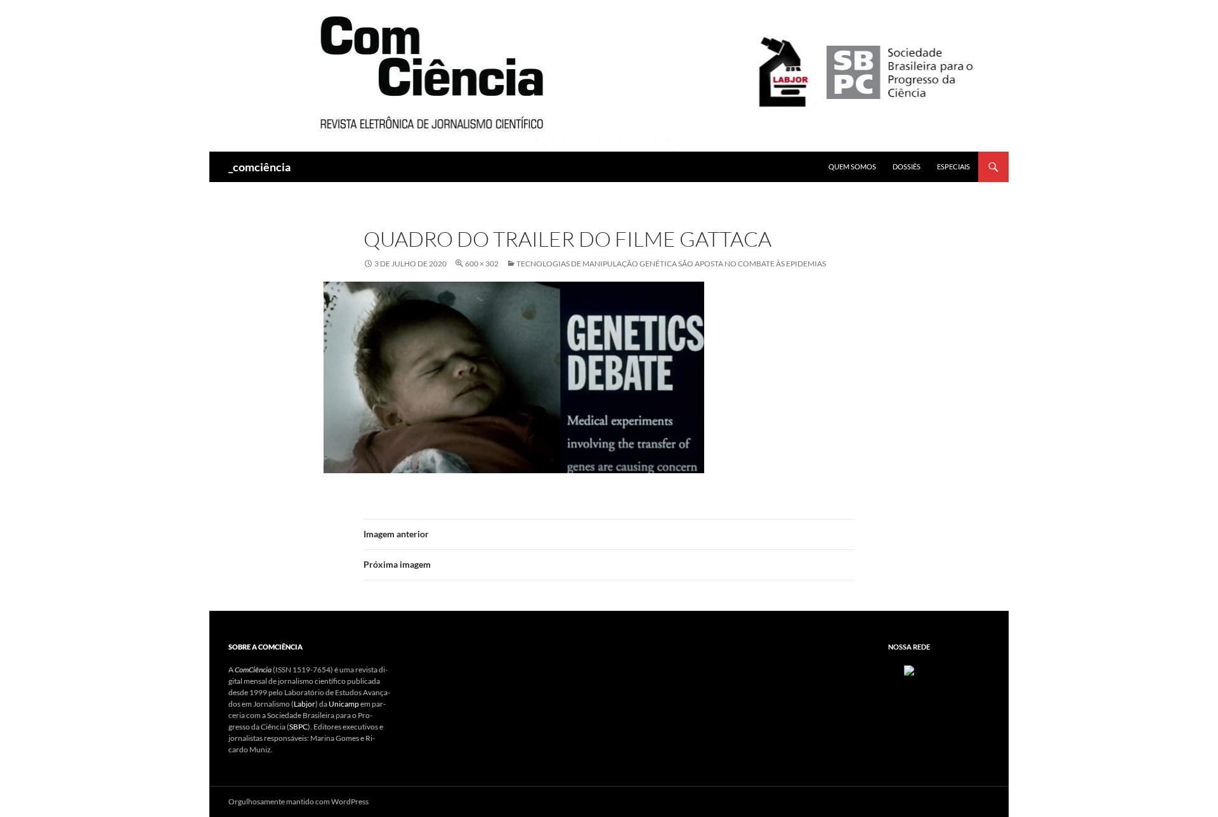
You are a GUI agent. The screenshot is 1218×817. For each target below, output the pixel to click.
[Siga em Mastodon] (909, 669)
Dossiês (906, 166)
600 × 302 (482, 263)
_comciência (259, 167)
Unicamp (344, 704)
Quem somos (852, 166)
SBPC (298, 726)
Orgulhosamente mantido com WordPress (298, 801)
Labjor (304, 704)
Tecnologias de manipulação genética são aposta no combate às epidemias (671, 263)
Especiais (953, 166)
